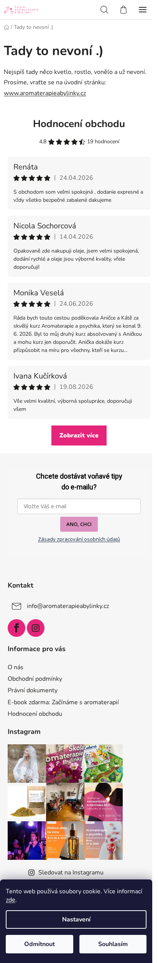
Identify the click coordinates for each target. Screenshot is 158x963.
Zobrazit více (79, 435)
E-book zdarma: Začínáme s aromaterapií (63, 702)
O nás (15, 667)
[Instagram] (35, 628)
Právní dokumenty (33, 690)
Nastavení (76, 919)
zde (10, 900)
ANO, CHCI (79, 524)
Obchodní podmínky (35, 679)
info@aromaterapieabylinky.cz (68, 606)
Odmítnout (39, 944)
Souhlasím (113, 944)
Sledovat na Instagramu (71, 872)
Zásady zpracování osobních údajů (79, 539)
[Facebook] (16, 628)
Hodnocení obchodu (79, 124)
